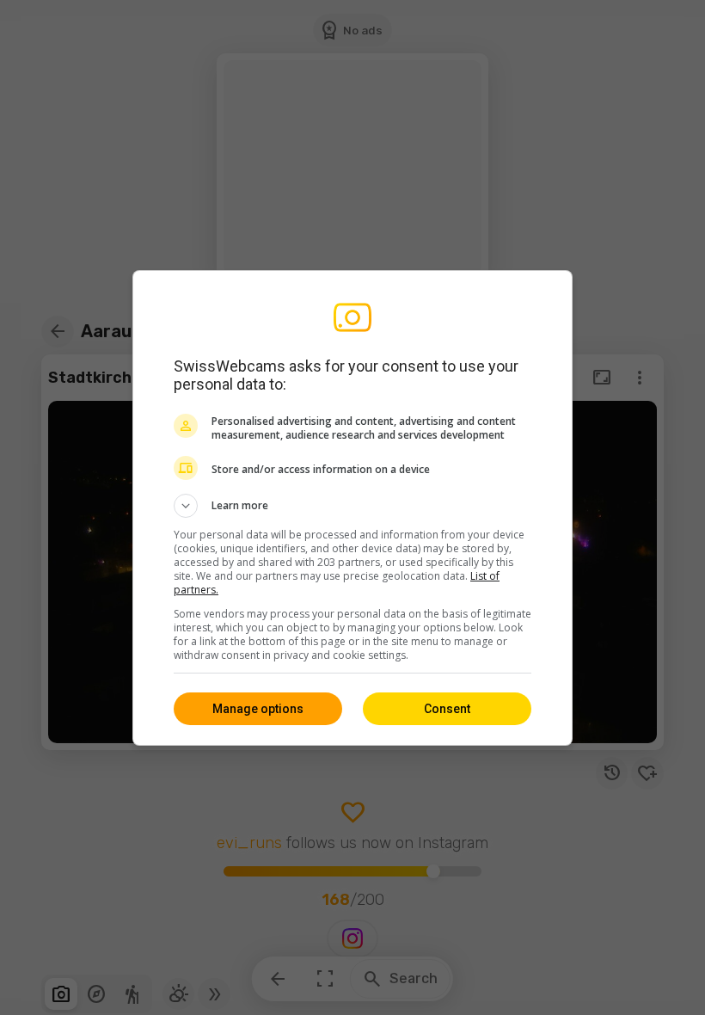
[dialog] (352, 508)
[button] (352, 506)
